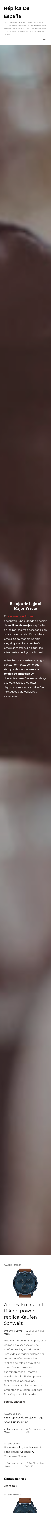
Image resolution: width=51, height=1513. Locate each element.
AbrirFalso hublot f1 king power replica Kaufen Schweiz (23, 1314)
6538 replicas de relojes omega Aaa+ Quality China (23, 1420)
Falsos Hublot (12, 1265)
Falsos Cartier (12, 1443)
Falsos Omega (12, 1414)
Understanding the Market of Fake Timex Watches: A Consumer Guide (22, 1452)
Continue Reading (14, 1402)
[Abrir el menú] (44, 39)
